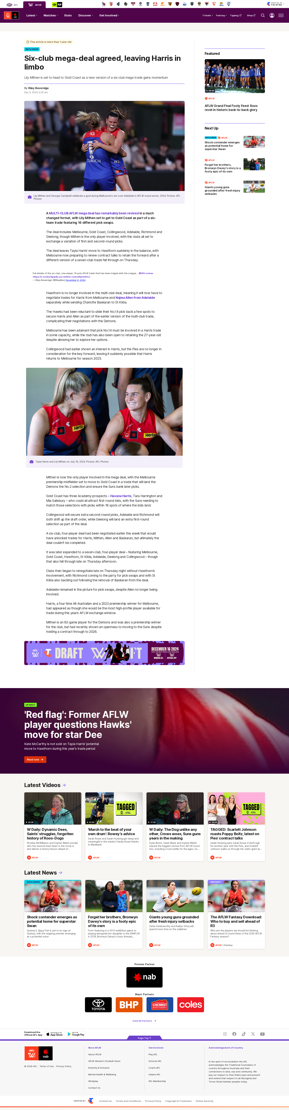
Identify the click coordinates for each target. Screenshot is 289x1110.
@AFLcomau (146, 273)
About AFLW (94, 1054)
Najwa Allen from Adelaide (135, 298)
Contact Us (94, 1087)
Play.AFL (153, 1054)
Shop (250, 15)
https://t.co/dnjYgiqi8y (46, 276)
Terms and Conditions (128, 1101)
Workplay (93, 1081)
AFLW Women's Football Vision (104, 1061)
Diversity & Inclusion (99, 1067)
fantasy (228, 945)
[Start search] (263, 15)
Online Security (204, 1101)
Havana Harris (120, 496)
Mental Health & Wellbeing (102, 1074)
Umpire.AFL (154, 1074)
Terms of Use (47, 1066)
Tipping (234, 15)
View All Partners (142, 1020)
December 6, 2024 (75, 280)
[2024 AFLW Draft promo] (104, 653)
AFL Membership (157, 1081)
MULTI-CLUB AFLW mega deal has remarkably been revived (94, 213)
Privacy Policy (63, 1066)
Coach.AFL (154, 1067)
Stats (68, 15)
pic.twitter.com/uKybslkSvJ (74, 276)
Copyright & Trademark (178, 1101)
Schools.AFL (155, 1061)
